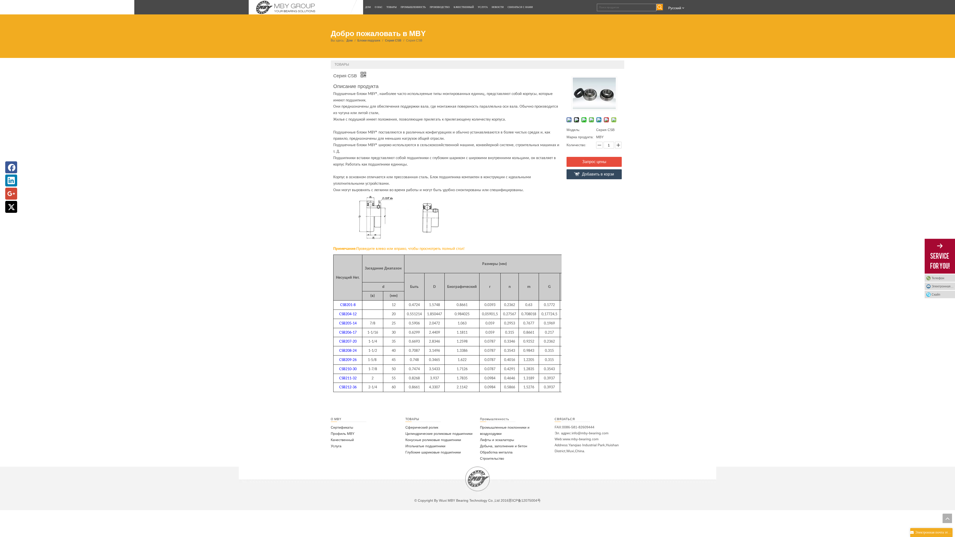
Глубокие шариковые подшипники (433, 452)
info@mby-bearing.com (590, 433)
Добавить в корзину (598, 175)
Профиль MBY (342, 434)
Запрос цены (594, 162)
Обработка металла (496, 452)
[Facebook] (11, 167)
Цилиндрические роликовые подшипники (439, 434)
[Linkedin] (11, 180)
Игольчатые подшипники (425, 446)
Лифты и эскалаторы (497, 440)
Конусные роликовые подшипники (433, 440)
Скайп (936, 294)
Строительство (492, 458)
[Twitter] (11, 207)
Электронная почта (943, 286)
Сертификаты (342, 427)
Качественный (342, 440)
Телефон (938, 278)
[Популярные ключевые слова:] (659, 7)
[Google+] (11, 194)
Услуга (336, 446)
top (947, 518)
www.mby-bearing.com (581, 439)
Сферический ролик (421, 427)
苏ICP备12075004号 (525, 500)
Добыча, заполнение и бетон (503, 446)
